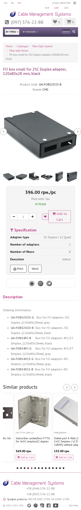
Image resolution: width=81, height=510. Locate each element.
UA (5, 2)
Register (65, 2)
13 (60, 468)
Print (19, 269)
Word (35, 269)
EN (19, 2)
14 (63, 468)
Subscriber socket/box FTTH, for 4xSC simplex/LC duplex (23, 440)
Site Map (73, 505)
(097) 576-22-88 (27, 22)
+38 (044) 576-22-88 (40, 488)
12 (56, 468)
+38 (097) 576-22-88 (40, 494)
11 (53, 468)
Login (55, 2)
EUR (47, 7)
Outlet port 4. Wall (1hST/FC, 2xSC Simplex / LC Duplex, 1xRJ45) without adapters (61, 441)
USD (66, 7)
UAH (56, 7)
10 (49, 468)
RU (12, 2)
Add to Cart (61, 216)
